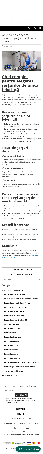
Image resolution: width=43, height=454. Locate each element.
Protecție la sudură (12, 328)
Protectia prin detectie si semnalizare (19, 367)
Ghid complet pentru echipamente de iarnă (22, 299)
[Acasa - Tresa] (21, 20)
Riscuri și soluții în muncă (12, 290)
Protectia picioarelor (12, 337)
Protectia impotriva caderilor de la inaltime (21, 362)
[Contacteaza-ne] (28, 28)
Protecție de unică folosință (15, 320)
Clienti (20, 414)
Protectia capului (11, 345)
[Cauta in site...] (40, 28)
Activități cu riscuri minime (15, 324)
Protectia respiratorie (13, 358)
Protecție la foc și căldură (14, 294)
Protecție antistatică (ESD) (14, 311)
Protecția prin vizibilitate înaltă (17, 303)
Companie (21, 409)
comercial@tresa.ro (23, 432)
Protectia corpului (11, 333)
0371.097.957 (23, 428)
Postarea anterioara (22, 274)
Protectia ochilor (11, 350)
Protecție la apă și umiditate (15, 307)
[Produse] (3, 29)
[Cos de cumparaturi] (34, 28)
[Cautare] (39, 279)
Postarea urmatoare (20, 269)
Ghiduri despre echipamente (13, 371)
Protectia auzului (11, 354)
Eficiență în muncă (9, 375)
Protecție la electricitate (14, 316)
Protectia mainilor (11, 341)
